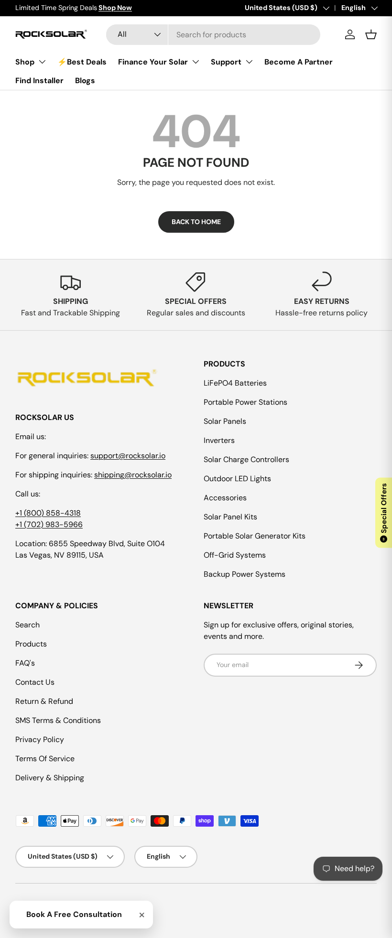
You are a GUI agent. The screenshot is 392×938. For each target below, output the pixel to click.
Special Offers (384, 512)
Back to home (196, 221)
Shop (24, 62)
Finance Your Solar (153, 62)
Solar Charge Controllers (246, 459)
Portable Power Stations (245, 402)
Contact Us (34, 682)
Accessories (225, 498)
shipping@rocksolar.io (133, 475)
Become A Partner (298, 62)
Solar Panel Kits (230, 517)
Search (27, 625)
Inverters (219, 440)
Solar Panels (225, 421)
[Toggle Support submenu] (249, 61)
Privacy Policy (39, 739)
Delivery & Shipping (49, 778)
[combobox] (213, 34)
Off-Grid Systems (235, 555)
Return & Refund (44, 701)
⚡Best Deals (82, 62)
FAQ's (25, 663)
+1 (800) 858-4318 (48, 513)
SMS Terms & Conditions (58, 720)
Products (31, 644)
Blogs (85, 80)
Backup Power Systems (244, 574)
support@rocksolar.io (127, 456)
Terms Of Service (45, 759)
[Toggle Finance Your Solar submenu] (195, 61)
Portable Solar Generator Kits (254, 536)
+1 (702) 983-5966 (49, 524)
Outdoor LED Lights (237, 479)
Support (226, 62)
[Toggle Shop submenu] (42, 61)
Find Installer (39, 80)
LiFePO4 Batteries (235, 383)
